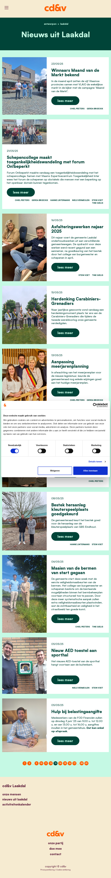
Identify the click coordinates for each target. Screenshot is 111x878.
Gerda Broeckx (95, 108)
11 (46, 763)
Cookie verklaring (63, 869)
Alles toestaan (90, 470)
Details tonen (95, 461)
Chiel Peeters (77, 108)
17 (74, 763)
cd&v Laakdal (14, 786)
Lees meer (65, 101)
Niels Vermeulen (80, 200)
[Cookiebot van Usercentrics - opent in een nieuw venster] (95, 405)
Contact (55, 854)
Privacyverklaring (47, 869)
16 (70, 763)
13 (55, 763)
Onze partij (55, 843)
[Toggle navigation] (6, 8)
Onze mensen (11, 794)
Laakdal (64, 23)
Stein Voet (97, 200)
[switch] (42, 451)
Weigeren (55, 470)
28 (82, 763)
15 (65, 763)
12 (51, 763)
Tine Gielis (97, 203)
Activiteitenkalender (16, 804)
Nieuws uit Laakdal (14, 799)
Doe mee (55, 848)
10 (41, 763)
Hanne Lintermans (60, 200)
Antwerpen (50, 23)
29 (86, 763)
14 (60, 763)
